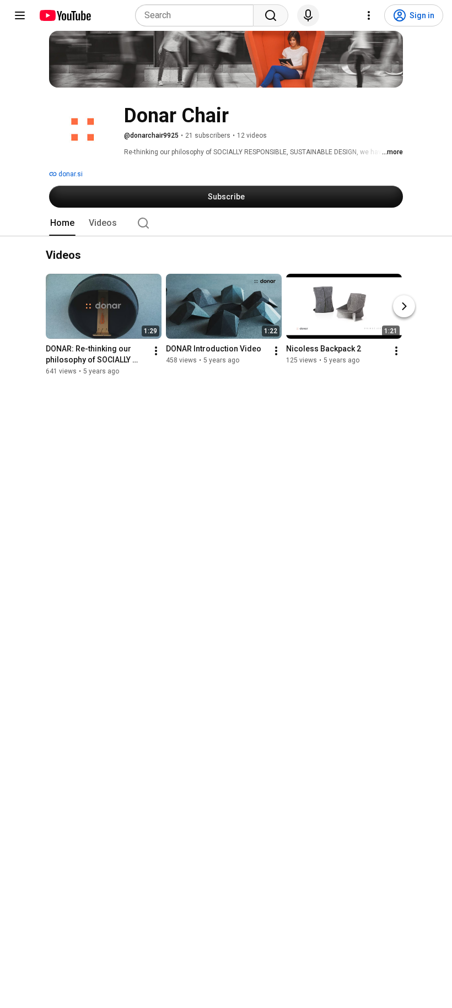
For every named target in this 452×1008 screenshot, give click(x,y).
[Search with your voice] (308, 15)
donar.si (70, 174)
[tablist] (226, 223)
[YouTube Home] (65, 15)
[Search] (270, 15)
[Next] (404, 307)
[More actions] (156, 351)
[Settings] (368, 15)
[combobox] (197, 15)
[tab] (62, 223)
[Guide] (19, 15)
